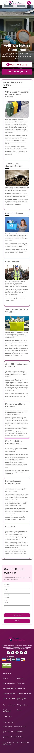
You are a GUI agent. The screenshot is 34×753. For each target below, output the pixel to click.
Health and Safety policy (24, 693)
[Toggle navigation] (5, 3)
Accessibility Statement (9, 688)
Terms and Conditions (9, 683)
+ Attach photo (17, 615)
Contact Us (20, 678)
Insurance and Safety (9, 698)
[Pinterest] (25, 652)
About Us (5, 678)
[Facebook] (8, 652)
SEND (17, 621)
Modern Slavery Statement (21, 699)
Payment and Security (9, 705)
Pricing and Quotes (22, 705)
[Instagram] (17, 652)
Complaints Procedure (9, 693)
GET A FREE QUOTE (17, 71)
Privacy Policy (21, 683)
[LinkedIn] (21, 652)
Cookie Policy (21, 688)
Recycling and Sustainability (7, 710)
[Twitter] (12, 652)
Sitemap (19, 710)
